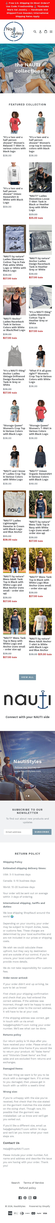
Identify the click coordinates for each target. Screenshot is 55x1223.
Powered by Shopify (39, 1206)
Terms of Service (33, 1182)
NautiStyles (19, 1206)
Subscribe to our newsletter (27, 811)
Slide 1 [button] (26, 796)
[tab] (26, 796)
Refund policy (27, 1187)
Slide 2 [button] (28, 796)
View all (27, 677)
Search (15, 1182)
